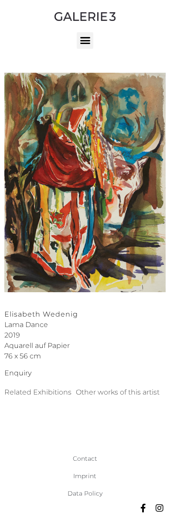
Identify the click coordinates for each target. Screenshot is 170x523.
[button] (85, 40)
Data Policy (85, 493)
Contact (85, 458)
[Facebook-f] (143, 508)
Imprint (84, 476)
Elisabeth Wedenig (41, 314)
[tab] (37, 392)
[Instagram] (159, 508)
